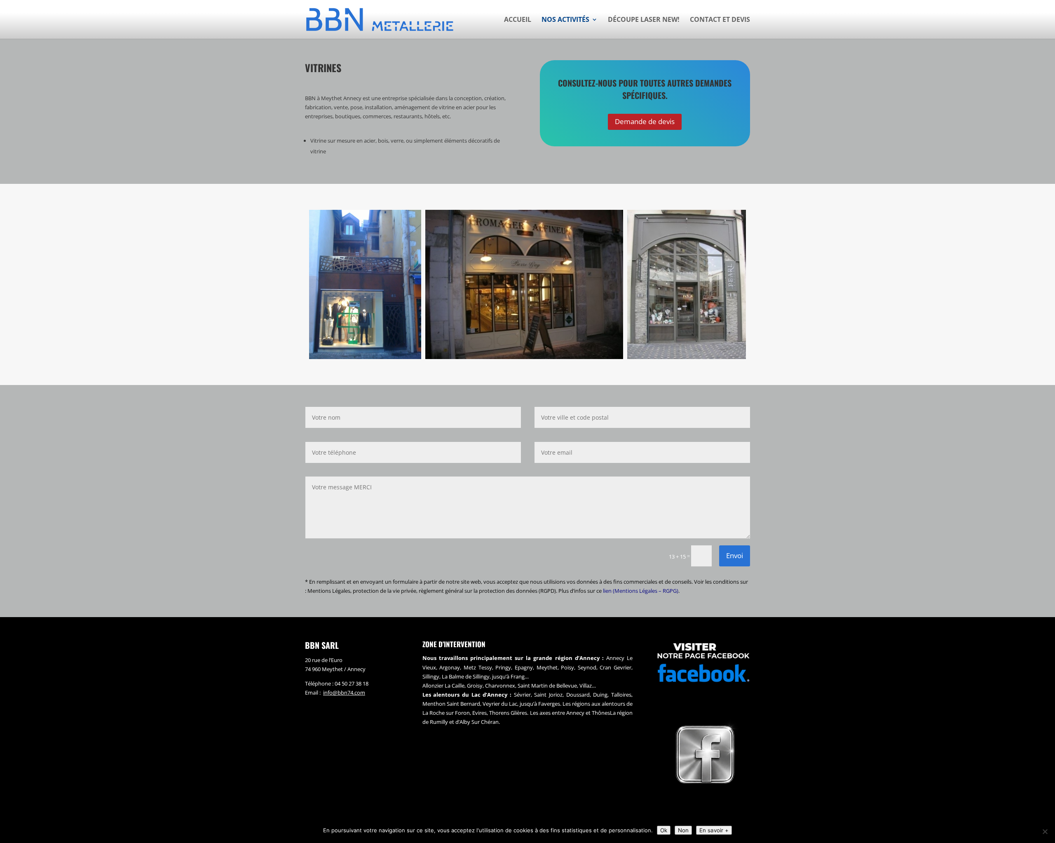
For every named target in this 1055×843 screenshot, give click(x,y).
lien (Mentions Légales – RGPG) (640, 590)
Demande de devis (645, 121)
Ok (663, 830)
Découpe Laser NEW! (644, 20)
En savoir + (714, 830)
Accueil (517, 20)
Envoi (734, 555)
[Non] (1045, 831)
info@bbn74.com (344, 692)
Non (683, 830)
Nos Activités (565, 20)
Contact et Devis (720, 20)
